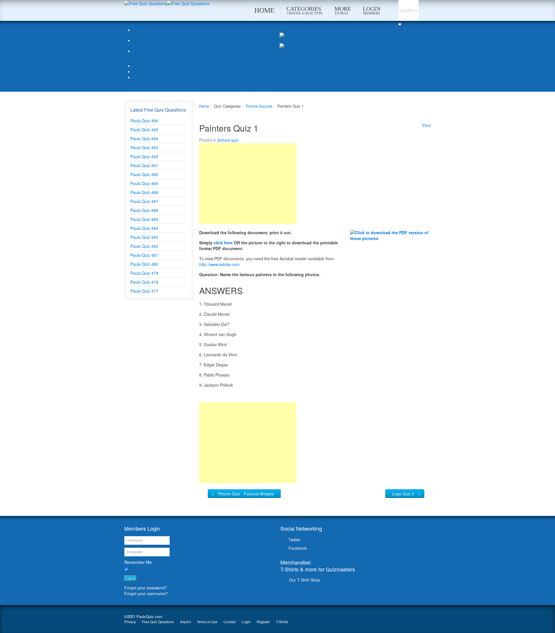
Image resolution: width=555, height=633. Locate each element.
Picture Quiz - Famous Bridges (246, 494)
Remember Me (138, 562)
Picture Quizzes (259, 106)
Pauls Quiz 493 (144, 147)
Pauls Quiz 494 (144, 138)
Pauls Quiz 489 (144, 183)
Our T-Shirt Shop (304, 580)
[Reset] (399, 24)
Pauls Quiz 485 (144, 219)
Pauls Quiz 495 (144, 129)
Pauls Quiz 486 (144, 210)
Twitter (294, 539)
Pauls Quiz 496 (144, 120)
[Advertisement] (247, 183)
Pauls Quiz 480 (144, 264)
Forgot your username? (146, 593)
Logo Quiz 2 (403, 494)
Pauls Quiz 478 (144, 282)
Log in (131, 579)
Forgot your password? (145, 587)
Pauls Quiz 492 (144, 156)
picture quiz (227, 140)
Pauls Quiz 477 (144, 291)
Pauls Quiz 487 (144, 201)
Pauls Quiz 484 (144, 228)
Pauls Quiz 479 (144, 273)
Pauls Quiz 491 (144, 165)
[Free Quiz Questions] (145, 3)
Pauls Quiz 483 (144, 237)
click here (224, 243)
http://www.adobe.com (219, 264)
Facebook (297, 548)
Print (426, 125)
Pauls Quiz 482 (144, 246)
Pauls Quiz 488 (144, 192)
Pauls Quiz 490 (144, 174)
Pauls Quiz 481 (144, 255)
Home (204, 106)
